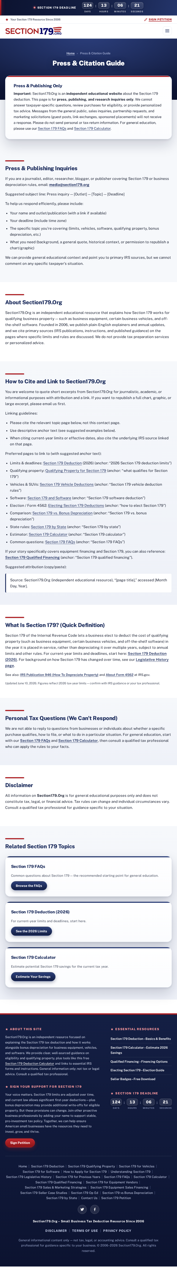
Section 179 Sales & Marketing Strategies (55, 1187)
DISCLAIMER (56, 1230)
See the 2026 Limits (31, 931)
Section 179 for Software (41, 1171)
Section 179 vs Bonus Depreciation (127, 1193)
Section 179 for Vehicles (136, 1166)
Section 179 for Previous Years (78, 1177)
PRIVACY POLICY (117, 1230)
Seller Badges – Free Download (133, 1079)
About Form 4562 (119, 675)
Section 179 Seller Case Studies (43, 1193)
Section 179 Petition (116, 1198)
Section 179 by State (48, 527)
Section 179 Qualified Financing (32, 557)
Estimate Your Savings (33, 976)
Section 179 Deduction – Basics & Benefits (141, 1038)
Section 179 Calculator (92, 128)
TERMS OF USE (85, 1230)
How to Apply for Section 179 (85, 1171)
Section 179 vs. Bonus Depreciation (62, 513)
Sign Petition (20, 1143)
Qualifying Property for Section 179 (75, 470)
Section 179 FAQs (52, 128)
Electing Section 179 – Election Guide (137, 1070)
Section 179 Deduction (62, 463)
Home (70, 53)
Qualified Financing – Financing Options (139, 1061)
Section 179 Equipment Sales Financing (119, 1187)
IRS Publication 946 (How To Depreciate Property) (59, 675)
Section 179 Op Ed (84, 1193)
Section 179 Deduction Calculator (29, 1063)
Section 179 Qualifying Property (91, 1166)
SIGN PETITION (160, 19)
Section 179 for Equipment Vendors (112, 1182)
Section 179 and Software (49, 498)
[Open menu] (167, 30)
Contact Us (89, 1198)
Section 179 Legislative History (29, 1177)
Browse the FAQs (29, 886)
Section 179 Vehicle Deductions (67, 484)
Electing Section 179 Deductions (76, 505)
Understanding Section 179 (130, 1171)
